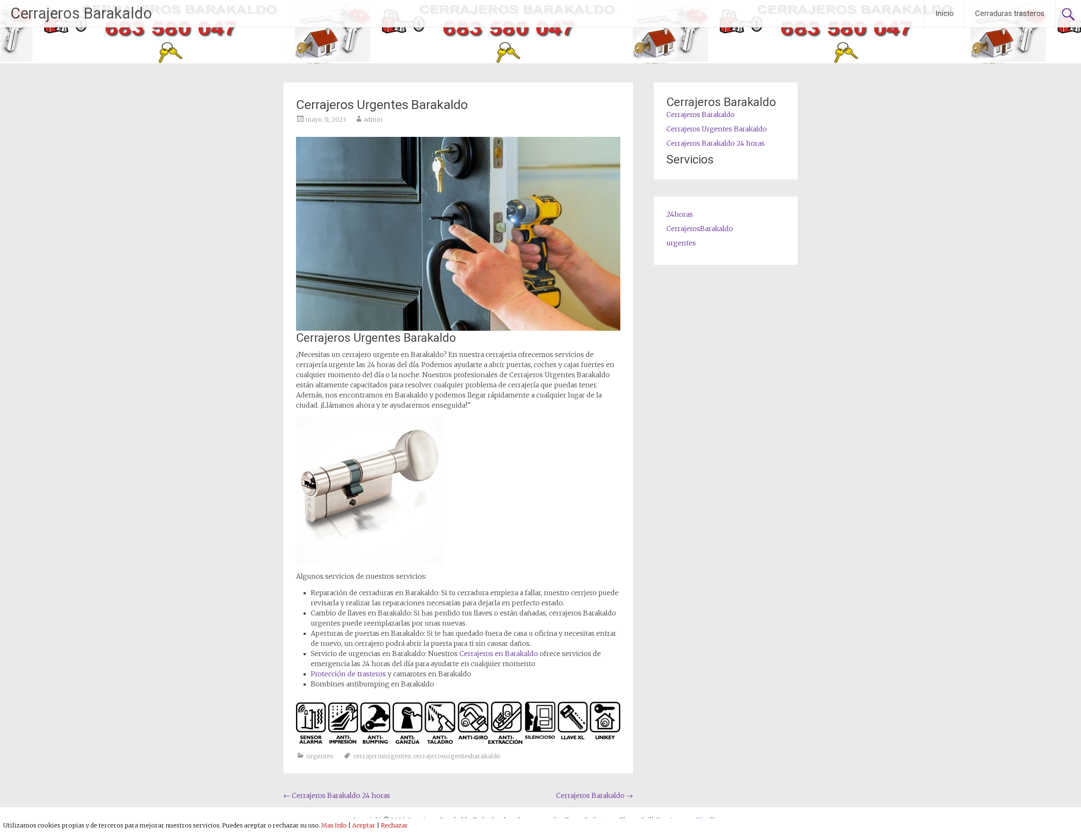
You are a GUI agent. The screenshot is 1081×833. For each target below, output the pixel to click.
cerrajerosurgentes (382, 756)
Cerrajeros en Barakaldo (499, 653)
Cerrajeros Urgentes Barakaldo (716, 129)
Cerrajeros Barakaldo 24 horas (336, 795)
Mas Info (334, 825)
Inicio (944, 13)
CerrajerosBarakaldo (699, 228)
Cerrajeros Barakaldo (81, 13)
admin (373, 119)
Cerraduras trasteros (1010, 13)
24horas (679, 214)
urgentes (320, 756)
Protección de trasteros (348, 674)
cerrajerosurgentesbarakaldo (456, 756)
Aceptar (363, 825)
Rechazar (394, 825)
